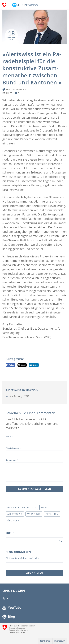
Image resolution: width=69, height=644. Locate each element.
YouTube (14, 608)
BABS (44, 507)
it (11, 93)
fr (7, 93)
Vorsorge (33, 514)
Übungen (13, 520)
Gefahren (52, 514)
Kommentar (12, 460)
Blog (11, 616)
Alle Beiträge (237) (19, 396)
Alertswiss (14, 514)
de (3, 93)
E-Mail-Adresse (13, 448)
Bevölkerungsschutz (16, 89)
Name (9, 436)
